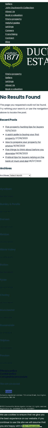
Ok (24, 426)
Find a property (13, 19)
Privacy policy (8, 370)
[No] (41, 426)
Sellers (8, 3)
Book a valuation (14, 15)
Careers (9, 30)
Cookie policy (8, 373)
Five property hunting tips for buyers (24, 126)
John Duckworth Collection (19, 7)
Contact (9, 37)
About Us (10, 11)
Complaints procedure (13, 376)
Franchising (11, 34)
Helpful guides (12, 22)
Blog (7, 41)
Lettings (9, 26)
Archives (4, 175)
